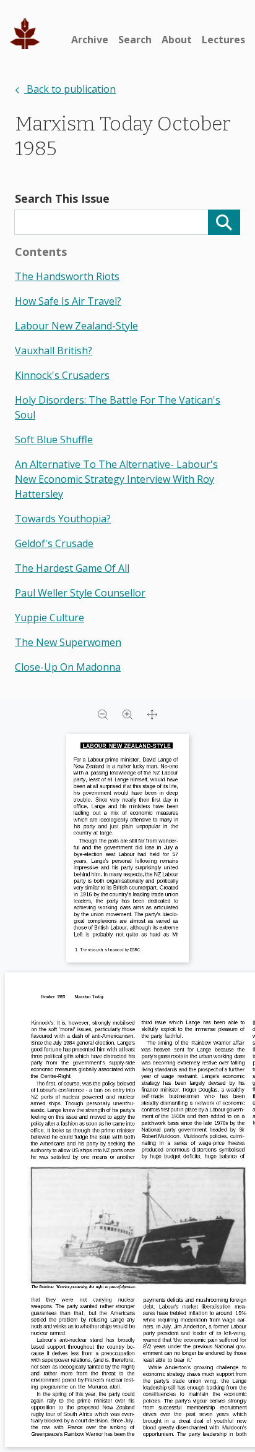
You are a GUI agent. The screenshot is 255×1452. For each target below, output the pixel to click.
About (177, 39)
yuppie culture (49, 617)
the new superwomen (68, 642)
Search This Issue (62, 198)
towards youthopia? (63, 518)
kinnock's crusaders (62, 375)
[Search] (224, 222)
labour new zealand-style (76, 326)
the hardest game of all (72, 568)
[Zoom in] (127, 714)
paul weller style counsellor (80, 593)
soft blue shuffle (54, 439)
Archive (89, 39)
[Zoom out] (103, 714)
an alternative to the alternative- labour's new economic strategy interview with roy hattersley (116, 479)
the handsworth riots (67, 276)
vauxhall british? (53, 350)
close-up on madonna (68, 667)
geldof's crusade (54, 543)
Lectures (223, 39)
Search (135, 39)
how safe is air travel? (68, 301)
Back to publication (70, 89)
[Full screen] (152, 714)
